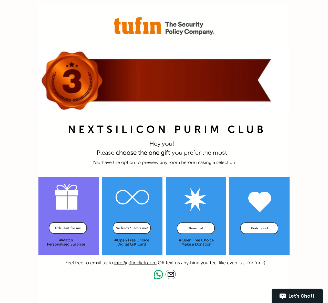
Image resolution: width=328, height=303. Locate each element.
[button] (196, 228)
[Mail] (171, 274)
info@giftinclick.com (135, 262)
